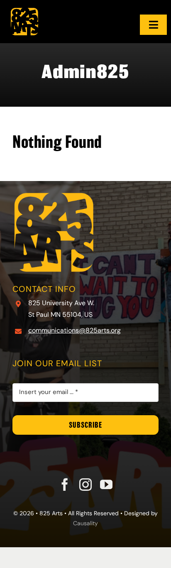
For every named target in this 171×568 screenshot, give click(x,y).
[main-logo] (24, 4)
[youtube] (106, 484)
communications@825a (64, 331)
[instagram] (85, 484)
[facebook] (65, 484)
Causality (85, 524)
